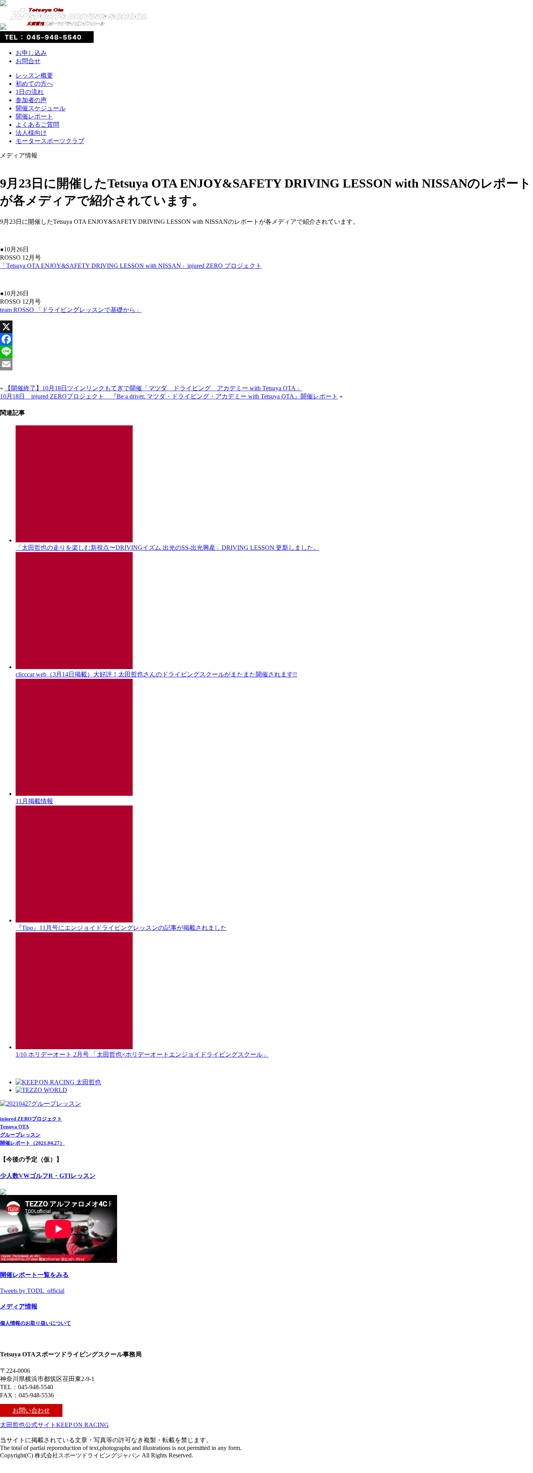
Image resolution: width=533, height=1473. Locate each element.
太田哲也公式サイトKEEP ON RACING (54, 1425)
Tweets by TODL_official (32, 1290)
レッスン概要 (34, 75)
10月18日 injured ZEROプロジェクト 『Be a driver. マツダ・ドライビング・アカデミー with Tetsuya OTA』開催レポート (169, 396)
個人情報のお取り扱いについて (35, 1323)
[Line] (266, 351)
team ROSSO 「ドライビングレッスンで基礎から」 (71, 309)
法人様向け (31, 132)
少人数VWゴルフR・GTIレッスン (48, 1175)
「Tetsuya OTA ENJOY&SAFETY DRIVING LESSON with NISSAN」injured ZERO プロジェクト (131, 265)
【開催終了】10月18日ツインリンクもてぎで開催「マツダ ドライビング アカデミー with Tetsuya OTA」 (153, 388)
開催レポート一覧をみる (34, 1274)
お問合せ (28, 61)
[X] (266, 326)
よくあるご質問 (37, 124)
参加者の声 (31, 100)
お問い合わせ (31, 1410)
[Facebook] (266, 339)
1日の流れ (30, 92)
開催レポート (34, 116)
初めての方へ (34, 83)
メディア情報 (18, 1306)
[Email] (266, 364)
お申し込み (31, 53)
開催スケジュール (41, 108)
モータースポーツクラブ (50, 141)
